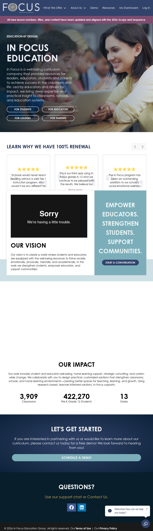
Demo (94, 7)
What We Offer (52, 7)
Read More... (76, 189)
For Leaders (23, 118)
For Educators (58, 109)
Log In (146, 7)
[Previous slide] (135, 146)
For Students (22, 109)
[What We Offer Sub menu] (65, 8)
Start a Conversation (120, 262)
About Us (76, 7)
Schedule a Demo (77, 458)
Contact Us (97, 497)
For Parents (58, 118)
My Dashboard (128, 7)
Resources (108, 7)
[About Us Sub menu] (84, 8)
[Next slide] (142, 146)
